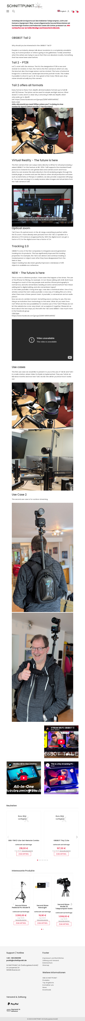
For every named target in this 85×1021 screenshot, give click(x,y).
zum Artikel (24, 854)
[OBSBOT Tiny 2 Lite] (61, 823)
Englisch (63, 11)
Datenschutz (47, 963)
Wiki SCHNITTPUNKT (49, 978)
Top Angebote (48, 983)
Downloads (46, 990)
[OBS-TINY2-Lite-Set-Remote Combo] (24, 823)
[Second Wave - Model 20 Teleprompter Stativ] (64, 896)
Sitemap (45, 965)
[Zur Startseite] (25, 9)
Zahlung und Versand (50, 960)
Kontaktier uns (48, 985)
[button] (37, 860)
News (44, 987)
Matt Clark (16, 102)
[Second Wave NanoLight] (42, 890)
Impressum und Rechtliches (53, 958)
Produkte (45, 980)
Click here (15, 313)
